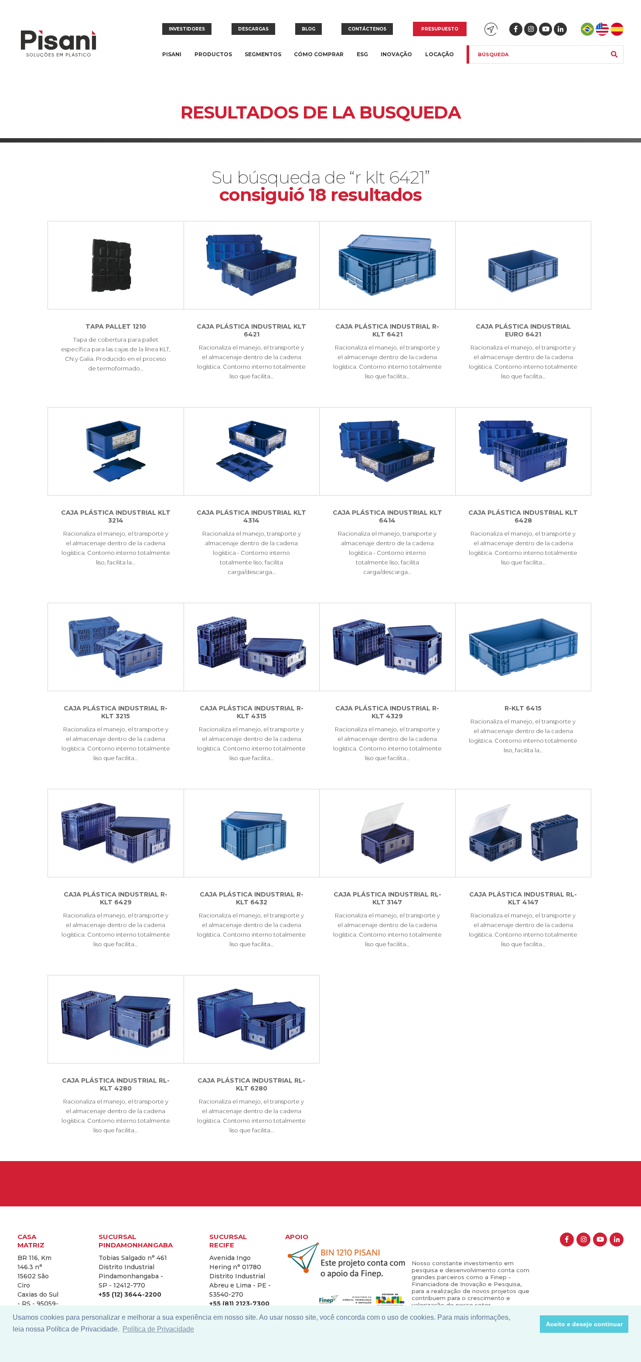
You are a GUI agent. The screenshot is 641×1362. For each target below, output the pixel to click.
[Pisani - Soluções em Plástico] (58, 44)
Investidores (187, 29)
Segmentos (263, 59)
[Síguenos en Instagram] (530, 29)
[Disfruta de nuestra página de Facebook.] (515, 29)
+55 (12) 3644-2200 (130, 1294)
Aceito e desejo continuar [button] (584, 1324)
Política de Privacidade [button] (158, 1329)
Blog (308, 29)
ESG (362, 54)
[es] (617, 29)
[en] (602, 29)
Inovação (396, 54)
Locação (439, 54)
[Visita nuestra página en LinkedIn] (560, 29)
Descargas (253, 29)
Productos (213, 59)
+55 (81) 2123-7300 (239, 1304)
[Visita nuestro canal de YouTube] (545, 29)
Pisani (171, 59)
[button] (531, 1324)
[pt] (587, 29)
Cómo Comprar (319, 54)
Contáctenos (367, 29)
